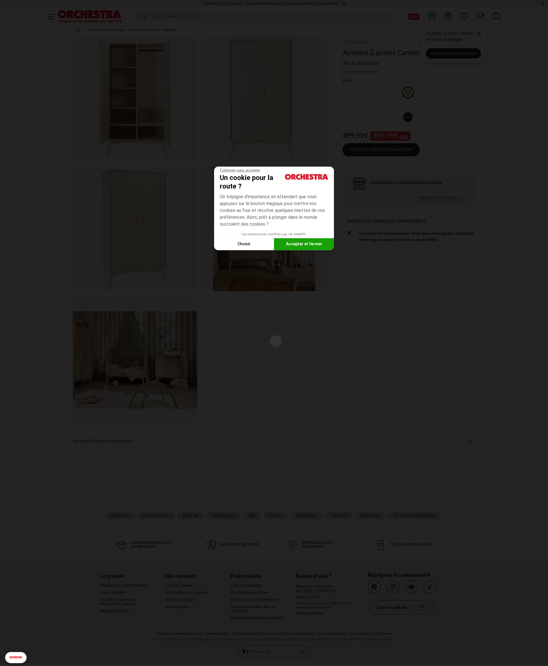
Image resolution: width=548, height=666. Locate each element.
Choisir (244, 244)
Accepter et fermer (304, 244)
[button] (16, 657)
